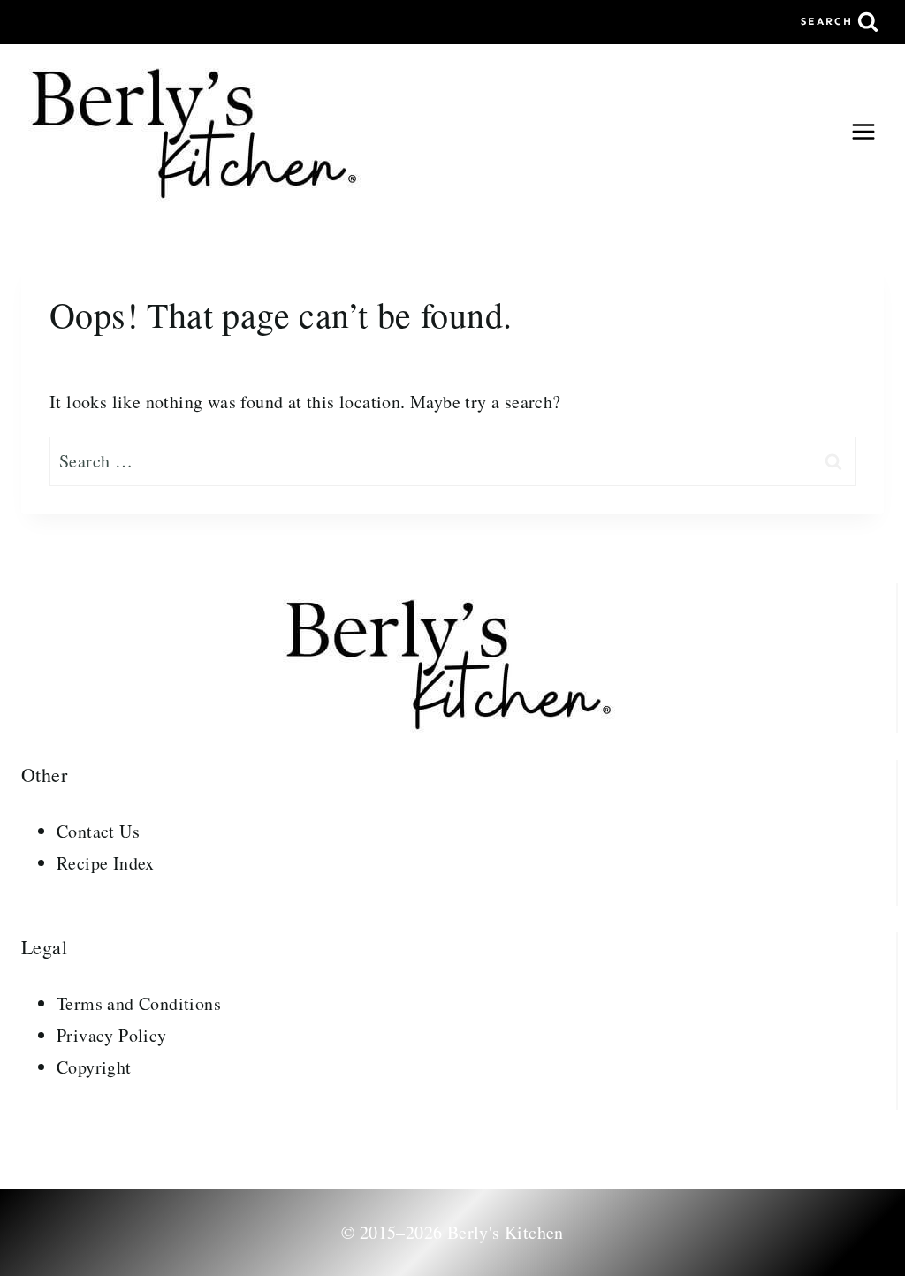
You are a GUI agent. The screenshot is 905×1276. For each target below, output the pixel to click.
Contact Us (98, 831)
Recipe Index (106, 863)
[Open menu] (863, 131)
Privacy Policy (112, 1035)
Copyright (94, 1067)
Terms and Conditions (139, 1003)
